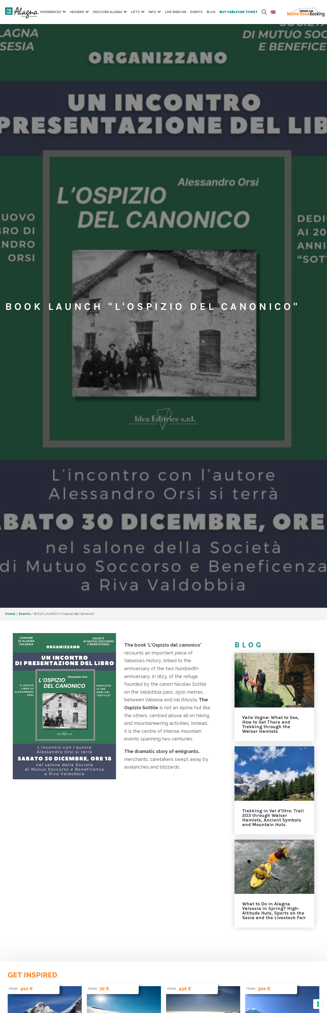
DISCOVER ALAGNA (107, 12)
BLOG (211, 12)
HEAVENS (77, 12)
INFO (152, 12)
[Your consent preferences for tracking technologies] (318, 1004)
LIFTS (135, 12)
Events (196, 12)
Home (10, 614)
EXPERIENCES (50, 12)
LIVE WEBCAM (175, 12)
